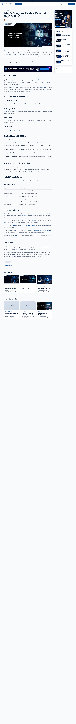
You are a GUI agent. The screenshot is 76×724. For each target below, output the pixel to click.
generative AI (41, 79)
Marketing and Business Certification (41, 230)
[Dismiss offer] (71, 1)
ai (4, 10)
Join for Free (71, 4)
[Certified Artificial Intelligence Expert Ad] (63, 19)
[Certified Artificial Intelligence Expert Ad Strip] (28, 69)
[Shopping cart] (62, 4)
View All (50, 272)
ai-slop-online (8, 261)
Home (5, 7)
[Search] (58, 4)
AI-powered (33, 220)
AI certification (38, 61)
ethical (5, 222)
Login (65, 4)
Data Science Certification (29, 225)
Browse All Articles (8, 265)
